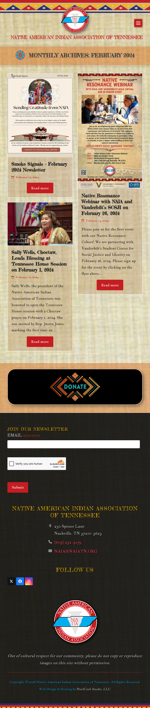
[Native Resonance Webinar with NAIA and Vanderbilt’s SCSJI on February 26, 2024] (110, 130)
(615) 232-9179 (67, 542)
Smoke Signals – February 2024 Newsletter (39, 167)
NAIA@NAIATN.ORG (75, 551)
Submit (18, 487)
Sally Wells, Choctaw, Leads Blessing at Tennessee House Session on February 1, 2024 (39, 261)
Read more (40, 188)
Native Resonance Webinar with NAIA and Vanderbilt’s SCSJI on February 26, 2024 (107, 204)
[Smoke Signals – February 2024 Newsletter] (40, 115)
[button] (138, 23)
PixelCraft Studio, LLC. (93, 689)
